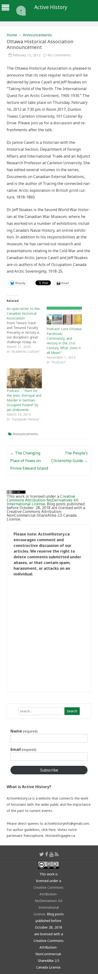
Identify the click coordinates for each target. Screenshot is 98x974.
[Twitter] (41, 854)
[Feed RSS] (57, 854)
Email (23, 749)
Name (24, 731)
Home (12, 35)
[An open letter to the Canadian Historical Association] (27, 330)
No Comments (59, 55)
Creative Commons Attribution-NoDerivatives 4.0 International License (42, 500)
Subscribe (49, 770)
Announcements (37, 35)
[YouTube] (51, 854)
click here (48, 829)
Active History (50, 7)
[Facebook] (46, 854)
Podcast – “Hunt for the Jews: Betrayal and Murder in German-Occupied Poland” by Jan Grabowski (24, 400)
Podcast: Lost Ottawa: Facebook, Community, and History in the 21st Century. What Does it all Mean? (64, 341)
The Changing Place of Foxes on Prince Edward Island (29, 460)
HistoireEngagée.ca (60, 835)
